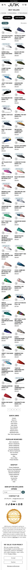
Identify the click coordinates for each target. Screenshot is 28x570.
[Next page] (19, 409)
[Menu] (2, 5)
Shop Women (19, 17)
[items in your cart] (25, 5)
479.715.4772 (7, 498)
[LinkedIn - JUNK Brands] (21, 504)
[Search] (5, 5)
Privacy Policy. (12, 554)
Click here (15, 537)
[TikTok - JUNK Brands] (9, 504)
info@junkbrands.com (18, 498)
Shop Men (7, 17)
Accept (13, 558)
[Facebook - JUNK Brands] (11, 504)
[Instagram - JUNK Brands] (6, 504)
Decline (13, 562)
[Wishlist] (23, 5)
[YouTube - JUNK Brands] (14, 504)
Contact (14, 501)
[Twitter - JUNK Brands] (16, 504)
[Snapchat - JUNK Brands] (19, 504)
